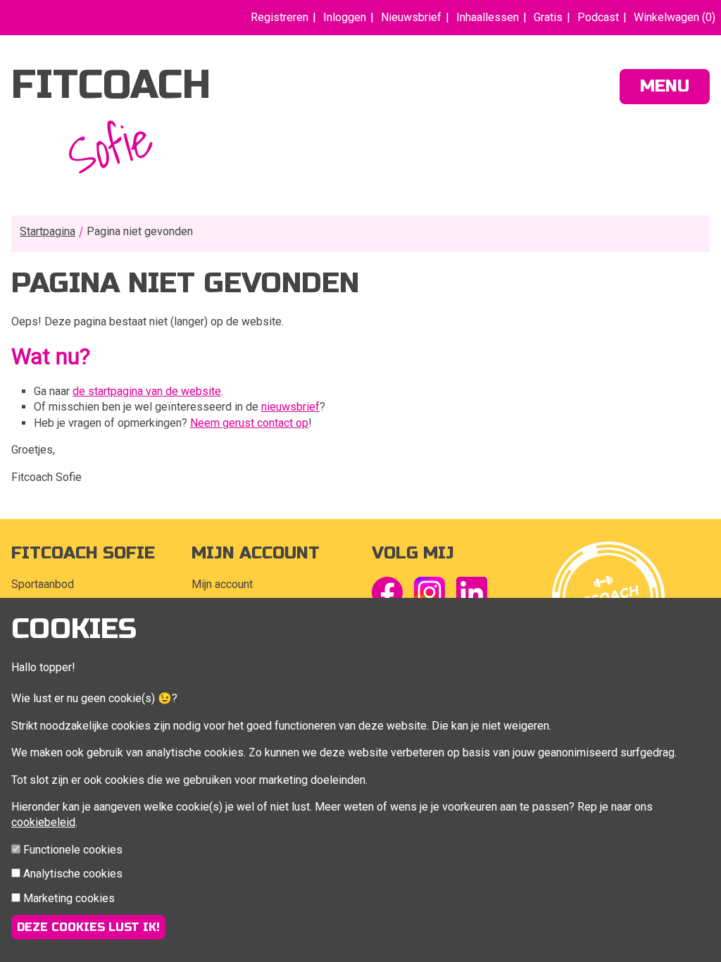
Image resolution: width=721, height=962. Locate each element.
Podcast (598, 17)
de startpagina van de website (147, 391)
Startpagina (47, 231)
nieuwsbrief (290, 406)
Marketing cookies (69, 898)
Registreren (279, 17)
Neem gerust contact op (249, 423)
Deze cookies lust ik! (88, 927)
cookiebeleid (43, 822)
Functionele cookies (73, 849)
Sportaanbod (42, 584)
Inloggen (344, 17)
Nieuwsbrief (411, 17)
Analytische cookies (73, 873)
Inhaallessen (487, 17)
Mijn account (222, 584)
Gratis (548, 17)
